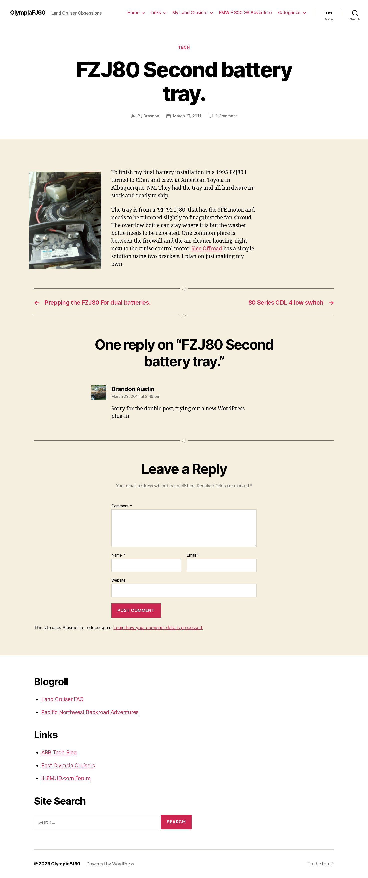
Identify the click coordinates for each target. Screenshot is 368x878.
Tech (184, 47)
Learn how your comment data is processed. (158, 627)
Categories (289, 12)
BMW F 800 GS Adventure (245, 12)
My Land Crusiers (190, 12)
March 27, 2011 (187, 115)
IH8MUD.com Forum (66, 778)
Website (118, 580)
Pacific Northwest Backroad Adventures (90, 712)
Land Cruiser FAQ (62, 699)
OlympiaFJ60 (27, 13)
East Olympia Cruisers (68, 765)
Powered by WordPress (110, 863)
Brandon (151, 115)
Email (193, 555)
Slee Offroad (206, 248)
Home (133, 12)
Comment (121, 506)
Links (156, 12)
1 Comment (226, 115)
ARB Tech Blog (59, 752)
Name (118, 555)
